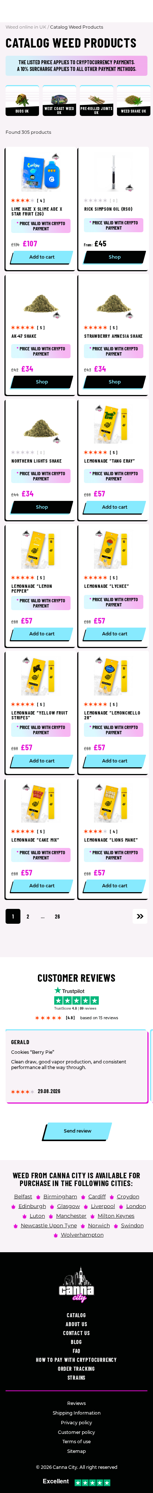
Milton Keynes (116, 1215)
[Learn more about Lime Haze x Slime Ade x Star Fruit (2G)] (41, 208)
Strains (77, 1377)
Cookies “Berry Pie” (32, 1052)
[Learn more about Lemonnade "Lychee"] (113, 585)
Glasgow (68, 1205)
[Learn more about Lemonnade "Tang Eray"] (113, 459)
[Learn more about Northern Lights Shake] (41, 459)
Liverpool (103, 1205)
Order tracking (76, 1369)
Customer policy (76, 1432)
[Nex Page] (140, 916)
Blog (76, 1342)
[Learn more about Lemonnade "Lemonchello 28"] (113, 712)
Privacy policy (76, 1422)
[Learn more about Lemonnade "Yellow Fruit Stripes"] (41, 712)
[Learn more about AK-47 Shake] (41, 334)
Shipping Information (77, 1413)
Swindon (132, 1225)
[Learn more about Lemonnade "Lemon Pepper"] (41, 585)
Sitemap (76, 1451)
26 (57, 916)
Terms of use (76, 1441)
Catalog (76, 1315)
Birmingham (60, 1196)
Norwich (99, 1225)
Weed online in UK (26, 27)
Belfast (23, 1196)
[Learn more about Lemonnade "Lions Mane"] (113, 838)
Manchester (71, 1215)
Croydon (128, 1196)
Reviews (76, 1403)
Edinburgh (32, 1205)
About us (76, 1324)
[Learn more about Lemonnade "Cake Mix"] (41, 838)
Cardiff (97, 1196)
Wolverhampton (82, 1234)
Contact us (76, 1333)
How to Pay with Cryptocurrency (76, 1360)
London (136, 1205)
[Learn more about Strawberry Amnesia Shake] (113, 334)
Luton (37, 1215)
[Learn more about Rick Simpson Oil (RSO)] (113, 208)
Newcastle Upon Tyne (49, 1225)
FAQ (76, 1351)
